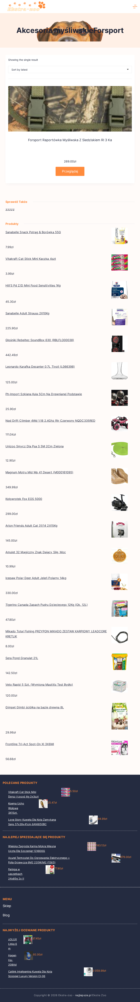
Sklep (7, 906)
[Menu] (135, 6)
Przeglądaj (70, 171)
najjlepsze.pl (83, 995)
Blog (6, 915)
